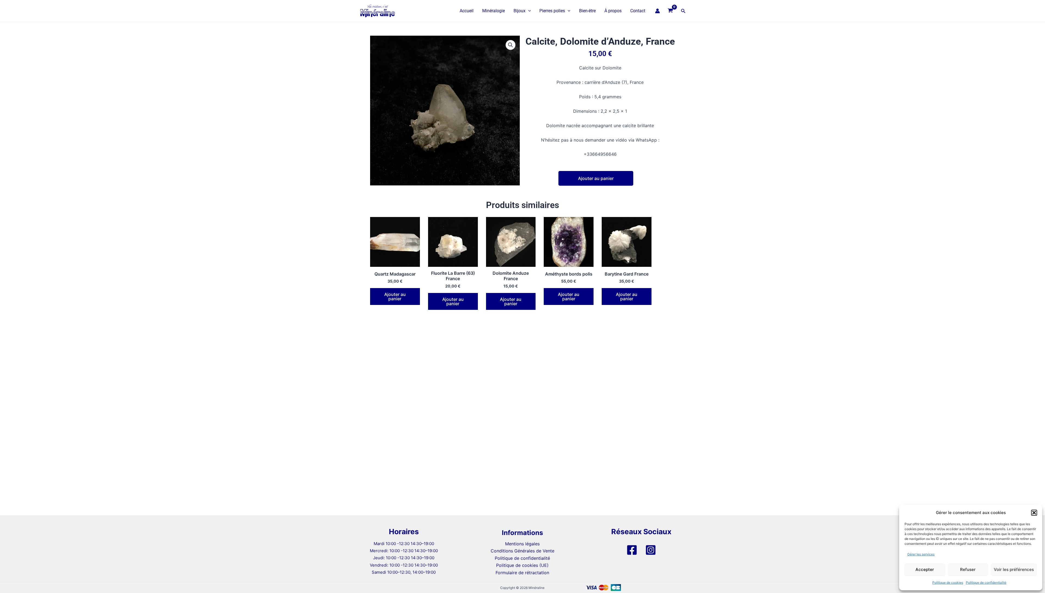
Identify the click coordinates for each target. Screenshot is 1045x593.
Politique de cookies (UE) (522, 565)
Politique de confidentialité (986, 582)
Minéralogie (493, 10)
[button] (1034, 512)
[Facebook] (631, 550)
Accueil (467, 10)
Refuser (968, 569)
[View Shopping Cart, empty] (670, 11)
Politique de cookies (947, 582)
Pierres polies (552, 10)
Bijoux (519, 10)
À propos (613, 10)
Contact (637, 10)
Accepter (924, 569)
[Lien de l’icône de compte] (657, 10)
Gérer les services (921, 554)
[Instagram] (650, 550)
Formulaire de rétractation (522, 572)
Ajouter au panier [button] (395, 296)
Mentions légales (522, 543)
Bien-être (587, 10)
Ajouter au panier (596, 178)
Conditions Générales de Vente (522, 551)
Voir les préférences (1014, 569)
